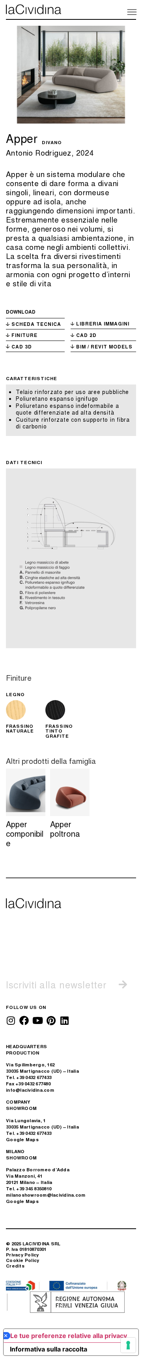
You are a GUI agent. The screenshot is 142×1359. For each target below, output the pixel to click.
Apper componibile (24, 833)
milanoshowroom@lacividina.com (45, 1195)
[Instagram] (10, 1020)
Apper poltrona (65, 828)
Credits (15, 1265)
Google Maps (22, 1139)
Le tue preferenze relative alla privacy (68, 1336)
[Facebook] (24, 1020)
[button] (131, 11)
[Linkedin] (64, 1020)
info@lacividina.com (30, 1090)
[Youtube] (37, 1020)
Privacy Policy (22, 1254)
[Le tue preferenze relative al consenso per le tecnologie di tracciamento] (128, 1345)
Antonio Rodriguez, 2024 (50, 152)
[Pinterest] (51, 1020)
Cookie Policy (22, 1260)
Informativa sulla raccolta (48, 1349)
